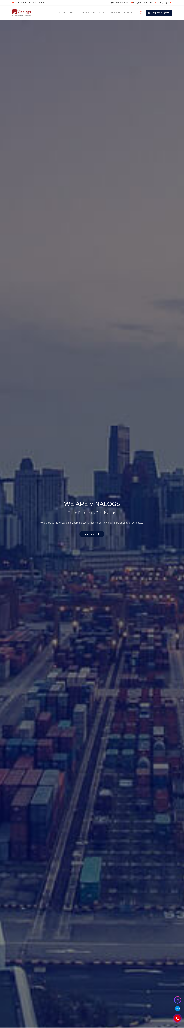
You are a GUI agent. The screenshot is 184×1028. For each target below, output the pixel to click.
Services (87, 12)
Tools (113, 12)
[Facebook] (177, 1000)
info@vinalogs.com (142, 2)
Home (62, 12)
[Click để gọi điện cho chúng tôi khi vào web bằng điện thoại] (177, 1018)
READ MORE (25, 528)
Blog (102, 12)
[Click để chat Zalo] (177, 1008)
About (74, 12)
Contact (130, 12)
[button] (159, 13)
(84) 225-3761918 (119, 2)
